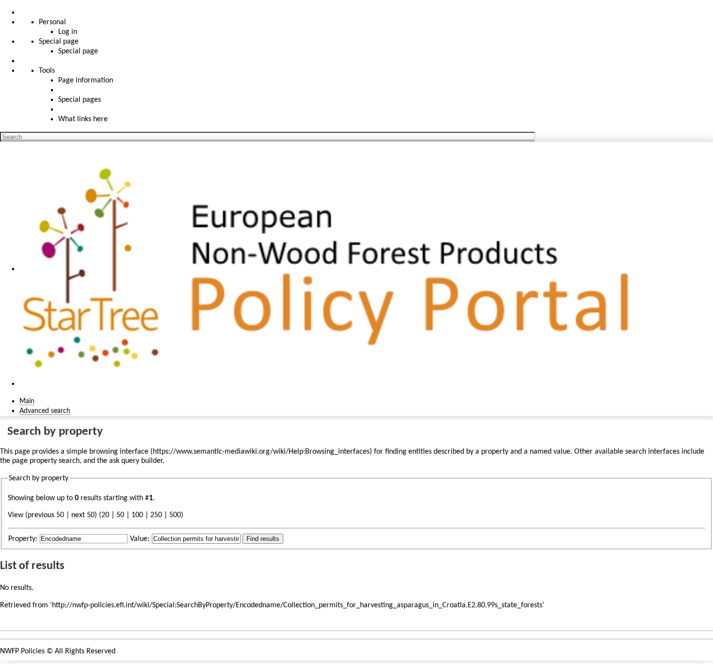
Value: (139, 539)
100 (137, 515)
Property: (22, 539)
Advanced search (44, 411)
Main (26, 401)
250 (156, 515)
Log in (67, 32)
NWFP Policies (22, 651)
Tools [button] (47, 71)
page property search (46, 461)
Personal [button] (52, 22)
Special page (78, 51)
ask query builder (135, 461)
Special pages (79, 100)
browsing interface (118, 452)
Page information (85, 80)
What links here (83, 119)
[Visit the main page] (331, 269)
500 (175, 515)
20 (105, 515)
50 (120, 515)
